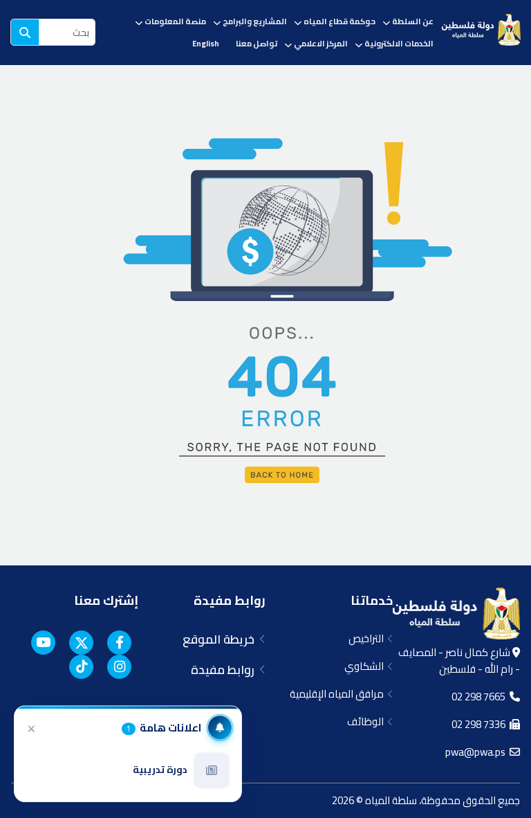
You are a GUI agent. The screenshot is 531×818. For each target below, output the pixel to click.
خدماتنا (372, 600)
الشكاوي (366, 666)
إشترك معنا (106, 600)
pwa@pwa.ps (477, 752)
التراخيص (368, 638)
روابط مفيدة (230, 600)
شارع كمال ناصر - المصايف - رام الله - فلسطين (459, 660)
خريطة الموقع (221, 639)
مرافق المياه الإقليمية (339, 694)
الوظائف (367, 721)
